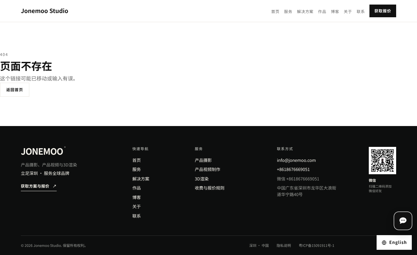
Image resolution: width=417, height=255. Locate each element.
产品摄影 (203, 160)
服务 (288, 11)
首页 (275, 11)
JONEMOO (43, 151)
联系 (361, 11)
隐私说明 (284, 245)
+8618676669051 (293, 169)
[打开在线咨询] (403, 221)
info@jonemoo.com (296, 160)
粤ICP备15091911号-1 (316, 245)
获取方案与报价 (39, 186)
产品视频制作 (207, 169)
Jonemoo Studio (44, 11)
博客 (335, 11)
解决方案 (305, 11)
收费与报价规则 (209, 188)
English (398, 242)
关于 (348, 11)
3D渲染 (201, 179)
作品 (322, 11)
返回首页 (14, 89)
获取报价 (382, 11)
